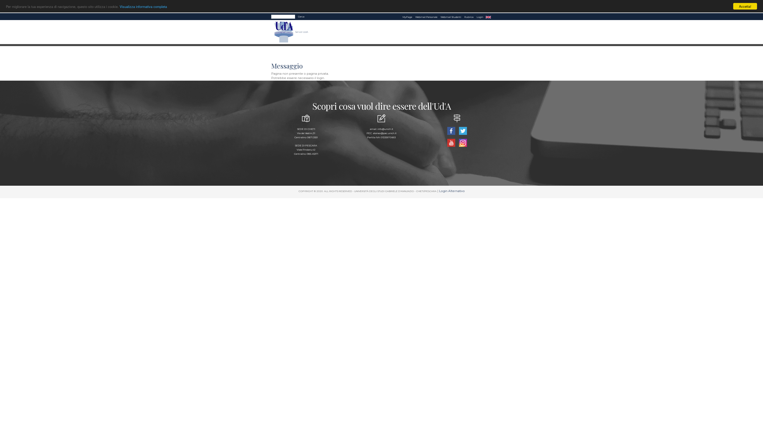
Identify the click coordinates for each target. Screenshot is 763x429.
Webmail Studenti (451, 16)
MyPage (407, 16)
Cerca (301, 16)
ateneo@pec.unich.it (385, 133)
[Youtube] (451, 142)
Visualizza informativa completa (143, 6)
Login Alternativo (452, 191)
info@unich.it (385, 129)
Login (480, 16)
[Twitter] (463, 130)
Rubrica (468, 16)
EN (488, 17)
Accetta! (745, 6)
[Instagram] (463, 142)
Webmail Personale (426, 16)
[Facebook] (451, 130)
